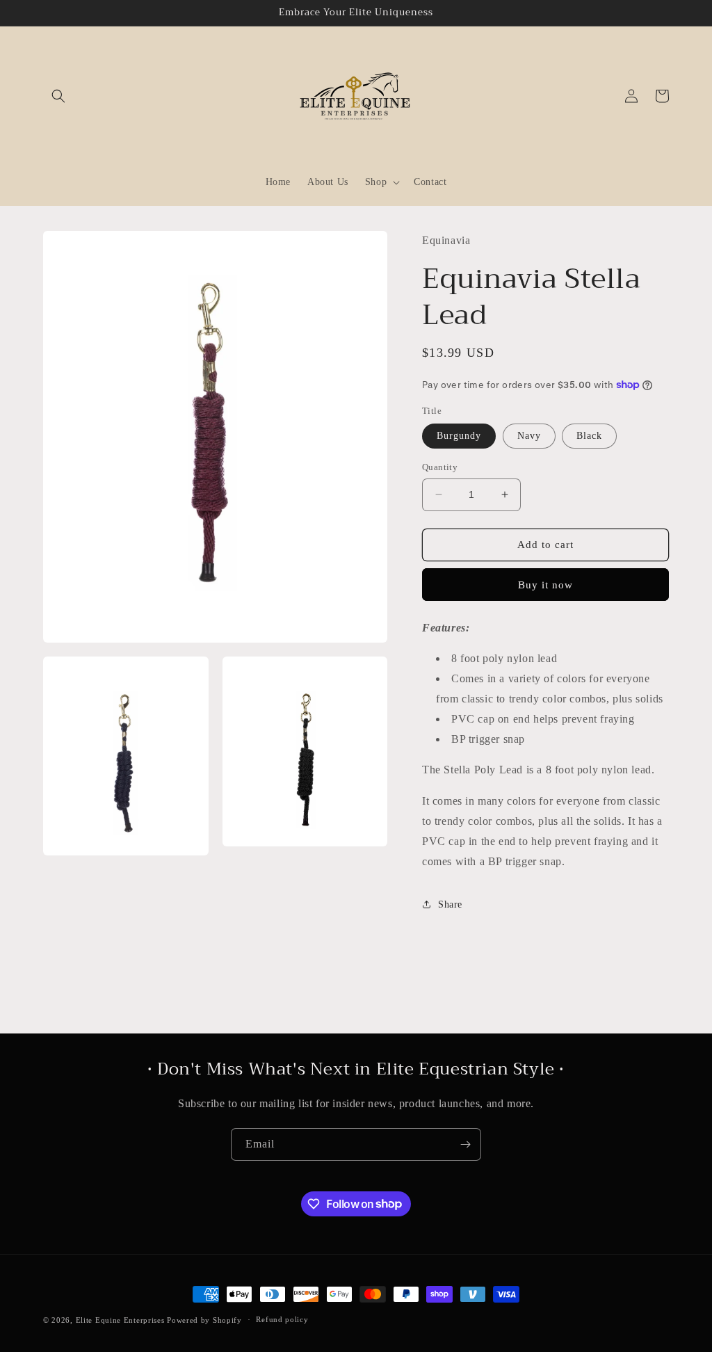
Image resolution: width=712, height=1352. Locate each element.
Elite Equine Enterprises (120, 1320)
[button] (58, 96)
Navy (529, 435)
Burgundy (459, 435)
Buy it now (545, 584)
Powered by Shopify (204, 1320)
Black (589, 435)
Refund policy (282, 1319)
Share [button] (450, 904)
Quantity (440, 467)
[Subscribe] (465, 1144)
